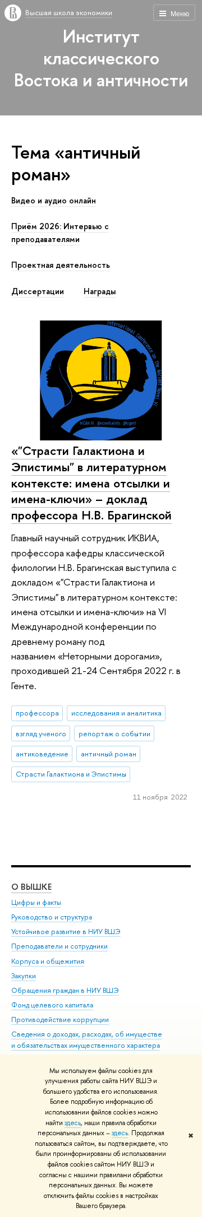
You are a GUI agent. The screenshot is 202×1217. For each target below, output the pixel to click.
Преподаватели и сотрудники (59, 946)
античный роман (108, 754)
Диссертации (37, 291)
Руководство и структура (51, 917)
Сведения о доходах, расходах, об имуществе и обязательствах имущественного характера (86, 1039)
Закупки (23, 976)
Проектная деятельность (60, 265)
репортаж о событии (114, 733)
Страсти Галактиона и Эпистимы (71, 774)
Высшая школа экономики (68, 12)
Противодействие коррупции (60, 1019)
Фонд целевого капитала (52, 1005)
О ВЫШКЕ (31, 887)
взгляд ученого (41, 733)
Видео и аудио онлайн (53, 200)
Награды (100, 291)
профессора (37, 713)
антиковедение (42, 754)
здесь (73, 1122)
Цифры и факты (36, 902)
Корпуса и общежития (47, 961)
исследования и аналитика (116, 713)
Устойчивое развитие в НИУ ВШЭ (66, 931)
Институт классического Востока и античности (101, 58)
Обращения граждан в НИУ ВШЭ (65, 990)
